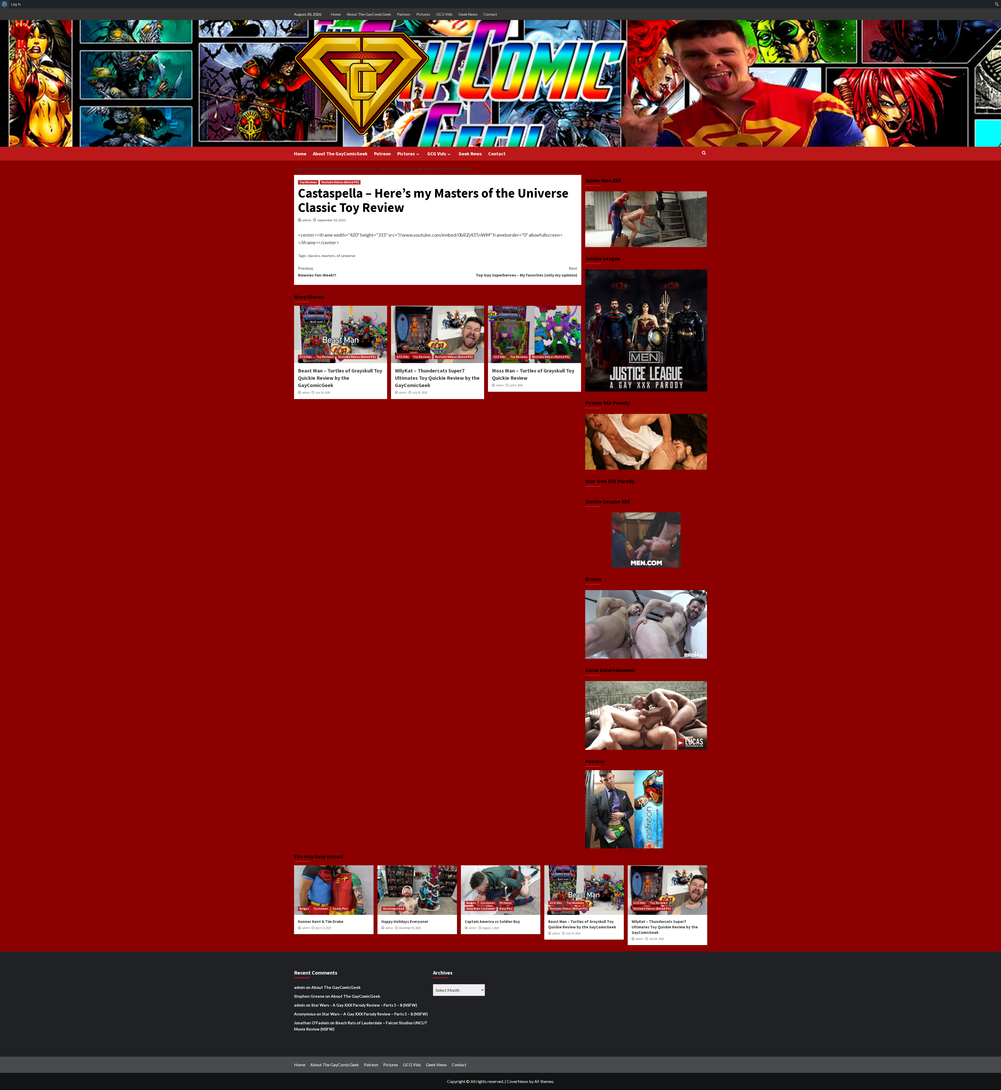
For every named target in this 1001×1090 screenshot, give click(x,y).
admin (306, 220)
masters (328, 255)
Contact (490, 14)
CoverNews (517, 1081)
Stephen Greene (309, 996)
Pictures (423, 14)
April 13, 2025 (323, 928)
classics (314, 255)
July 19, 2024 (322, 392)
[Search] (704, 153)
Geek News (468, 14)
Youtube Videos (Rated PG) (340, 182)
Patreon (403, 14)
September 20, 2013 (332, 220)
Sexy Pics (505, 908)
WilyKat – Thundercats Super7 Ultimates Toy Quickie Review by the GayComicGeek (437, 377)
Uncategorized (393, 908)
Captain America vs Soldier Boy (492, 921)
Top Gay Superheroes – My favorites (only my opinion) (526, 272)
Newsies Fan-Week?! (317, 272)
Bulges (304, 908)
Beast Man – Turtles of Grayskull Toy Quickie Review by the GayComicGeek (340, 377)
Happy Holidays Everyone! (404, 921)
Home (336, 14)
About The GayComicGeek (369, 14)
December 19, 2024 (409, 928)
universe (348, 255)
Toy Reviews (308, 182)
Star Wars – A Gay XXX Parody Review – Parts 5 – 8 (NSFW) (364, 1005)
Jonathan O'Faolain (311, 1022)
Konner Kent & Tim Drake (320, 921)
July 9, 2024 (516, 385)
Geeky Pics (340, 908)
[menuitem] (4, 4)
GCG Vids (444, 14)
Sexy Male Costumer (480, 908)
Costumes (321, 908)
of (338, 255)
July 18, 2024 (419, 392)
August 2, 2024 (490, 928)
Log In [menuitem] (16, 4)
